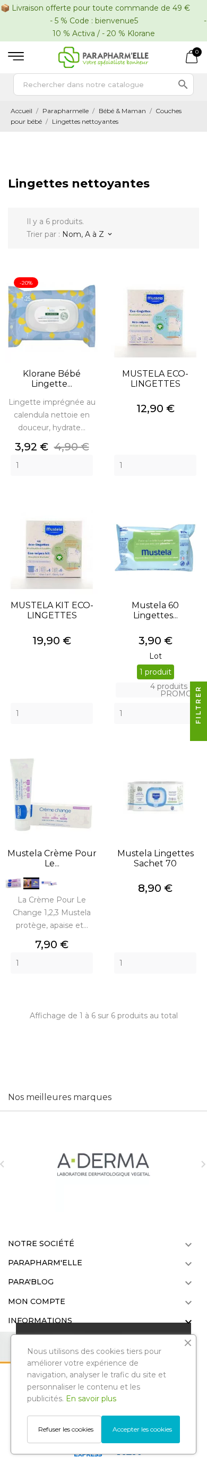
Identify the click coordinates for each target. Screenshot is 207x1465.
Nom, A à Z (86, 234)
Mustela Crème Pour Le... (52, 858)
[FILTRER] (198, 732)
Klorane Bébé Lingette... (52, 379)
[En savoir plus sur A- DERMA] (103, 1164)
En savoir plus (91, 1398)
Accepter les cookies (142, 1429)
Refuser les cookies (65, 1429)
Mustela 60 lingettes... (155, 610)
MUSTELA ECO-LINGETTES (155, 379)
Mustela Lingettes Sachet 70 (155, 858)
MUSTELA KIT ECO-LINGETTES (52, 610)
